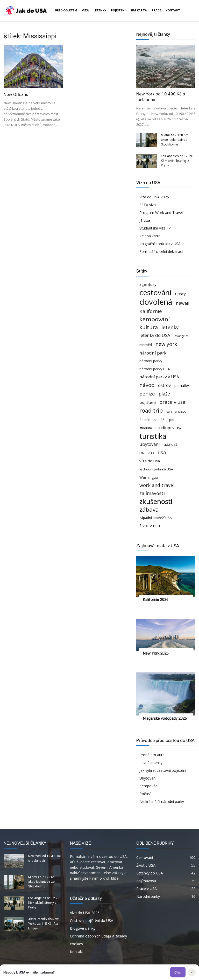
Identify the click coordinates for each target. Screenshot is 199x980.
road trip (151, 410)
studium (145, 428)
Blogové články (82, 928)
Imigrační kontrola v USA (160, 243)
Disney (180, 294)
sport (172, 420)
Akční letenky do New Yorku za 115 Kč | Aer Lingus (43, 923)
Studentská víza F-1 (155, 228)
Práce (156, 10)
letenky (170, 327)
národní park (152, 353)
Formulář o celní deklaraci (161, 251)
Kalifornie (150, 311)
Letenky (100, 10)
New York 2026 (156, 653)
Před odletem (66, 10)
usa (162, 452)
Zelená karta (149, 235)
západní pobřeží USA (155, 518)
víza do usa (149, 460)
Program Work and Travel (161, 212)
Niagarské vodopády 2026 (165, 718)
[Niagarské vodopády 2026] (165, 693)
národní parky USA (154, 368)
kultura (148, 327)
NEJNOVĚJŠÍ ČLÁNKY (25, 843)
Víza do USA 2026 (154, 196)
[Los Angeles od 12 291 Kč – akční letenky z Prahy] (146, 161)
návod (146, 385)
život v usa (149, 526)
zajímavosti (152, 493)
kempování (154, 319)
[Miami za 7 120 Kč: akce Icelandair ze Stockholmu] (146, 140)
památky (181, 385)
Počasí (145, 793)
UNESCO (146, 452)
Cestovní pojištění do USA (91, 920)
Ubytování (147, 778)
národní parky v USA (159, 377)
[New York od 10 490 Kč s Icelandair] (165, 66)
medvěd (145, 345)
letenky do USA (154, 335)
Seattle (144, 420)
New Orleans (16, 94)
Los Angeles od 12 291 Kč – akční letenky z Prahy (177, 160)
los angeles (181, 336)
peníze (147, 393)
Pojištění (118, 10)
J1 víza (144, 220)
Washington (149, 477)
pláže (164, 394)
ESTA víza (147, 204)
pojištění (147, 402)
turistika (152, 436)
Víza (85, 10)
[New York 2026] (165, 635)
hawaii (182, 303)
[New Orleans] (33, 66)
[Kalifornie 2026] (165, 576)
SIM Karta (138, 10)
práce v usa (172, 402)
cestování (155, 292)
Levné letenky (150, 762)
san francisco (176, 411)
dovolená (155, 302)
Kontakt (173, 10)
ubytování (149, 444)
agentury (148, 284)
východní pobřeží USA (156, 469)
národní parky (150, 360)
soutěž (159, 420)
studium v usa (168, 427)
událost (170, 444)
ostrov (164, 385)
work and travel (156, 485)
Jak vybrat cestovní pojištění (162, 770)
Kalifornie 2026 (155, 599)
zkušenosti (155, 501)
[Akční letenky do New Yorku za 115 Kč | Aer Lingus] (14, 924)
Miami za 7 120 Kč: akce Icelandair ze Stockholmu (174, 139)
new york (166, 344)
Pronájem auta (152, 754)
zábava (149, 509)
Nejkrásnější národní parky (161, 801)
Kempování (148, 785)
